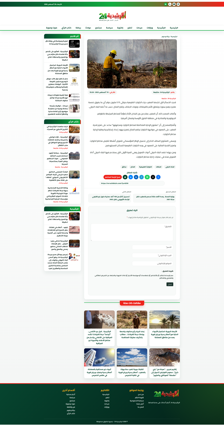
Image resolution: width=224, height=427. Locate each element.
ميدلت (139, 27)
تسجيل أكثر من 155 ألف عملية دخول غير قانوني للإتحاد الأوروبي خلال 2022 (111, 198)
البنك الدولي (169, 166)
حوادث (88, 27)
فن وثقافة (71, 407)
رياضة (78, 27)
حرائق (124, 166)
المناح (133, 166)
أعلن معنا (140, 403)
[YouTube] (174, 4)
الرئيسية (174, 27)
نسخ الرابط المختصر (112, 177)
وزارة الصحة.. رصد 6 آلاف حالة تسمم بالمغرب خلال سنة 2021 (155, 198)
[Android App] (165, 4)
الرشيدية (161, 27)
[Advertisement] (182, 46)
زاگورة (120, 27)
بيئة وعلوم (166, 36)
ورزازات (150, 27)
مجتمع (98, 27)
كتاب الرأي (66, 27)
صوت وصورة (51, 27)
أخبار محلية (70, 394)
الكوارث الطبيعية (145, 166)
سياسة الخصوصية (137, 400)
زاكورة (106, 400)
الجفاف (158, 166)
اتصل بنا (141, 407)
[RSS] (170, 4)
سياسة (109, 27)
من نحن (141, 394)
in (136, 177)
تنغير (130, 27)
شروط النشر (139, 397)
